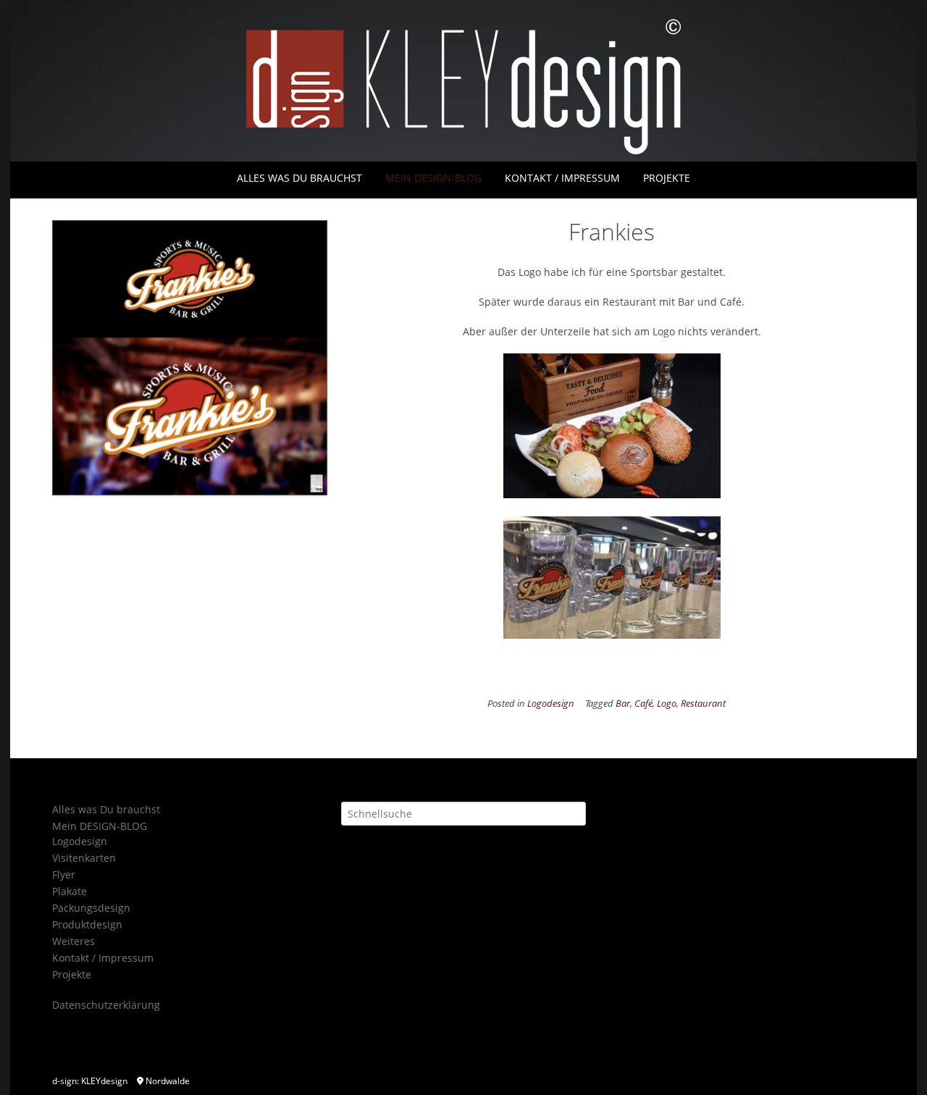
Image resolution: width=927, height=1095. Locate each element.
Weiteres (73, 941)
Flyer (63, 874)
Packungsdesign (91, 908)
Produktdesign (87, 924)
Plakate (69, 891)
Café (643, 703)
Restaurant (703, 703)
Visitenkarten (84, 858)
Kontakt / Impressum (562, 178)
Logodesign (550, 703)
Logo (666, 703)
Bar (623, 703)
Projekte (666, 178)
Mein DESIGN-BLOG (433, 178)
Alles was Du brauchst (299, 178)
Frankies (612, 231)
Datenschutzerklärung (106, 1005)
